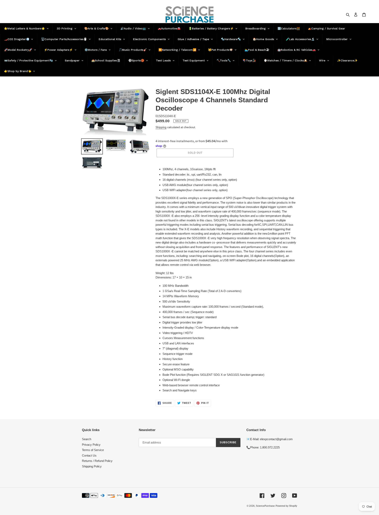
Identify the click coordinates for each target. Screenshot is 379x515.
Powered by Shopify (286, 506)
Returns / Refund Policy (97, 460)
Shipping (161, 127)
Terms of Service (93, 450)
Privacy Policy (91, 444)
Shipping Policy (92, 466)
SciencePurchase (265, 506)
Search (86, 439)
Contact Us (89, 455)
